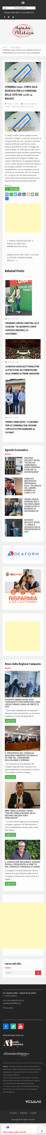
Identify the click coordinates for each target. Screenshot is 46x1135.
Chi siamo (13, 1113)
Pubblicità (23, 1113)
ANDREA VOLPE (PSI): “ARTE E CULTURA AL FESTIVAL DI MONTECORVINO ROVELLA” (23, 258)
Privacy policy (8, 1008)
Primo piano (29, 107)
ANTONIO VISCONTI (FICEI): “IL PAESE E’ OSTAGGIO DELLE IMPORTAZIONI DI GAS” (32, 526)
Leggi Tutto (10, 721)
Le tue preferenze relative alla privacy (25, 1127)
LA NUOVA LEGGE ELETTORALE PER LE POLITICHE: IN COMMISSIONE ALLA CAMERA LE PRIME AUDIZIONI (22, 370)
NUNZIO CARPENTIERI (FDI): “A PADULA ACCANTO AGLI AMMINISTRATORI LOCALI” (20, 244)
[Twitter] (9, 17)
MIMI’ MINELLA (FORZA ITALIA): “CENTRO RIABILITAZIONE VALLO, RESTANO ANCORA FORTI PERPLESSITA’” (20, 814)
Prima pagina (20, 107)
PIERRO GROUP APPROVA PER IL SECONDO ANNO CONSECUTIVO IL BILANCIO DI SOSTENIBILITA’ (32, 505)
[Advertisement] (23, 218)
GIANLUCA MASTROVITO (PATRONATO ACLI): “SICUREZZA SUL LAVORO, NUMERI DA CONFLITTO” (32, 485)
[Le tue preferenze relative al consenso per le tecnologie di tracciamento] (42, 1131)
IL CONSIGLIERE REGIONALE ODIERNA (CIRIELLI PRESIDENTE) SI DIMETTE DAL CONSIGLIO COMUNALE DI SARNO (22, 864)
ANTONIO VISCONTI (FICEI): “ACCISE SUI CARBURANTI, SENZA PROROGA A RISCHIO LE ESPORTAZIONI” (32, 465)
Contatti (33, 1113)
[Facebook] (4, 17)
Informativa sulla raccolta (14, 1132)
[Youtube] (13, 17)
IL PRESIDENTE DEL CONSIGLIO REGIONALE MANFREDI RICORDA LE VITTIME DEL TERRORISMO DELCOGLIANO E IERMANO (21, 756)
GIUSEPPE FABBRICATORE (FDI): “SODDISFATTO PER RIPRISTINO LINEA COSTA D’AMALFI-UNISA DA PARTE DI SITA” (22, 703)
